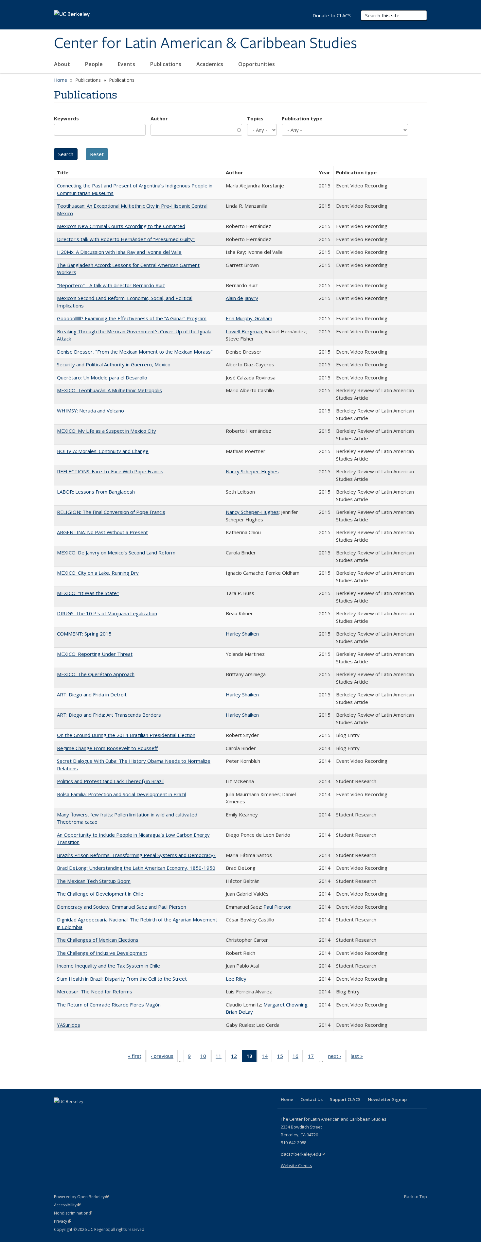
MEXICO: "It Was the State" (88, 593)
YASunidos (68, 1025)
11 (221, 1057)
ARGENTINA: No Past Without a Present (102, 532)
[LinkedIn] (72, 1112)
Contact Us (311, 1099)
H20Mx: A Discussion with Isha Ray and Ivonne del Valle (119, 252)
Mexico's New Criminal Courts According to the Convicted (121, 226)
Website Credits (296, 1165)
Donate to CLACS (331, 15)
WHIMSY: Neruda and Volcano (90, 410)
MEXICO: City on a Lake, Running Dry (98, 572)
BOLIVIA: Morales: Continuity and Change (103, 451)
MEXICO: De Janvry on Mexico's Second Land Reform (116, 552)
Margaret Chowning (285, 1004)
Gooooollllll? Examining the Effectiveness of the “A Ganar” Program (131, 318)
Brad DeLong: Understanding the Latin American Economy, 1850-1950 (136, 868)
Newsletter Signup (387, 1099)
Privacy (62, 1221)
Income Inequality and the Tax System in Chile (108, 965)
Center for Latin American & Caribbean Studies (205, 43)
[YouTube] (85, 1112)
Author (159, 118)
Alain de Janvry (242, 298)
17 (313, 1057)
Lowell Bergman (244, 331)
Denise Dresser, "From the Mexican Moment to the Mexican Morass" (135, 351)
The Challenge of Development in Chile (100, 893)
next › (337, 1057)
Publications (166, 64)
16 (298, 1057)
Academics (210, 64)
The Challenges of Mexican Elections (97, 939)
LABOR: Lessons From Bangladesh (96, 491)
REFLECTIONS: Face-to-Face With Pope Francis (110, 471)
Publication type (302, 118)
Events (127, 64)
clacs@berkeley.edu (303, 1154)
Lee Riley (236, 978)
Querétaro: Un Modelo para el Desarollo (102, 377)
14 (267, 1057)
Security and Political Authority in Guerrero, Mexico (113, 364)
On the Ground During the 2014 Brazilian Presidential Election (126, 735)
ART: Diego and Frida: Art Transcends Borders (109, 714)
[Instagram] (98, 1112)
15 (282, 1057)
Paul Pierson (277, 906)
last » (359, 1057)
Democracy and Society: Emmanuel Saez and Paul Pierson (121, 906)
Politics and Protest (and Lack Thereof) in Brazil (110, 781)
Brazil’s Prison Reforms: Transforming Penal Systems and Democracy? (136, 855)
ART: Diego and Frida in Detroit (92, 694)
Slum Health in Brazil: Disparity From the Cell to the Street (122, 978)
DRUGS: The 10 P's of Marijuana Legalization (107, 613)
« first (137, 1057)
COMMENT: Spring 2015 (84, 633)
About (62, 64)
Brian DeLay (239, 1011)
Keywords (66, 118)
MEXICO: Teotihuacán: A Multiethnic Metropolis (109, 390)
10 (205, 1057)
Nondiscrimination (73, 1213)
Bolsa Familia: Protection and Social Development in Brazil (121, 794)
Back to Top (415, 1196)
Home (60, 80)
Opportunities (257, 64)
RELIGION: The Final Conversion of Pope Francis (111, 512)
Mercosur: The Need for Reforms (94, 991)
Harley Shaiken (242, 633)
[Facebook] (59, 1112)
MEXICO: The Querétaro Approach (95, 674)
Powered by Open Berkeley (81, 1196)
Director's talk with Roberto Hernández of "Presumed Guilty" (126, 239)
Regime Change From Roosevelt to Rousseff (107, 748)
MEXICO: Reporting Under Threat (95, 654)
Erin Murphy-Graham (249, 318)
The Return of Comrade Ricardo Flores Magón (109, 1004)
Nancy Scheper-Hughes (252, 471)
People (94, 64)
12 (236, 1057)
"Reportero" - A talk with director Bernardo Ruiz (111, 285)
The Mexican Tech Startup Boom (94, 881)
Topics (255, 118)
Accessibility (67, 1205)
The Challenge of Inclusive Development (102, 953)
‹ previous (164, 1057)
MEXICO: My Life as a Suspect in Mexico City (106, 431)
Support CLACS (345, 1099)
